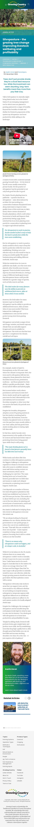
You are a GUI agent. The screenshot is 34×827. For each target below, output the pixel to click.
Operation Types (8, 742)
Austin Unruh (10, 72)
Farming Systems (8, 739)
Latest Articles (7, 773)
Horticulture (20, 745)
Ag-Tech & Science (9, 759)
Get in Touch (7, 778)
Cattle (14, 59)
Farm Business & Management (8, 763)
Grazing (23, 63)
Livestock (6, 59)
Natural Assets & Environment (8, 753)
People (5, 756)
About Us (5, 775)
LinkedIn (19, 781)
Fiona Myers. (22, 72)
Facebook (20, 773)
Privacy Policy (7, 781)
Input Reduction (8, 65)
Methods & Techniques (6, 746)
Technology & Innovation (12, 61)
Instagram (20, 778)
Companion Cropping (10, 63)
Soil (4, 749)
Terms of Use (7, 783)
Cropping (20, 742)
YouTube (20, 775)
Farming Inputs (7, 766)
